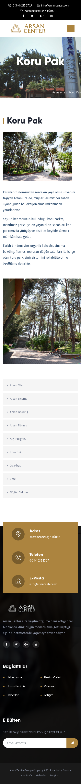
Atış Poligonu (18, 439)
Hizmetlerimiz (15, 686)
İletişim (54, 776)
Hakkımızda (14, 677)
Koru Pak (15, 452)
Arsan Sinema (18, 398)
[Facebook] (24, 16)
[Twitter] (32, 16)
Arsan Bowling (19, 412)
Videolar (49, 686)
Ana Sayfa (26, 776)
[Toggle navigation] (70, 28)
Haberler (12, 695)
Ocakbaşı (15, 465)
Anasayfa (58, 92)
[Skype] (51, 16)
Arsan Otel (16, 385)
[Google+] (42, 16)
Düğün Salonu (19, 492)
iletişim (48, 695)
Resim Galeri (52, 677)
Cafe (13, 479)
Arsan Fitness (18, 425)
